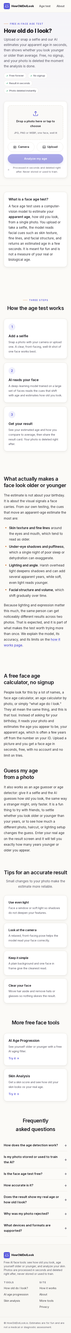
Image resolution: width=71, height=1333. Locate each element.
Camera (23, 147)
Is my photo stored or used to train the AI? (31, 1159)
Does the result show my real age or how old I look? (31, 1199)
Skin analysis (12, 1300)
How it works (47, 1288)
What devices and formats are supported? (27, 1227)
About (61, 6)
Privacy (44, 1307)
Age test (45, 6)
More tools (46, 1300)
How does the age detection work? (31, 1145)
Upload (52, 147)
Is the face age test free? (23, 1174)
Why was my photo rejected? (26, 1214)
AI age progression (16, 1294)
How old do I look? (16, 1288)
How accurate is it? (18, 1185)
